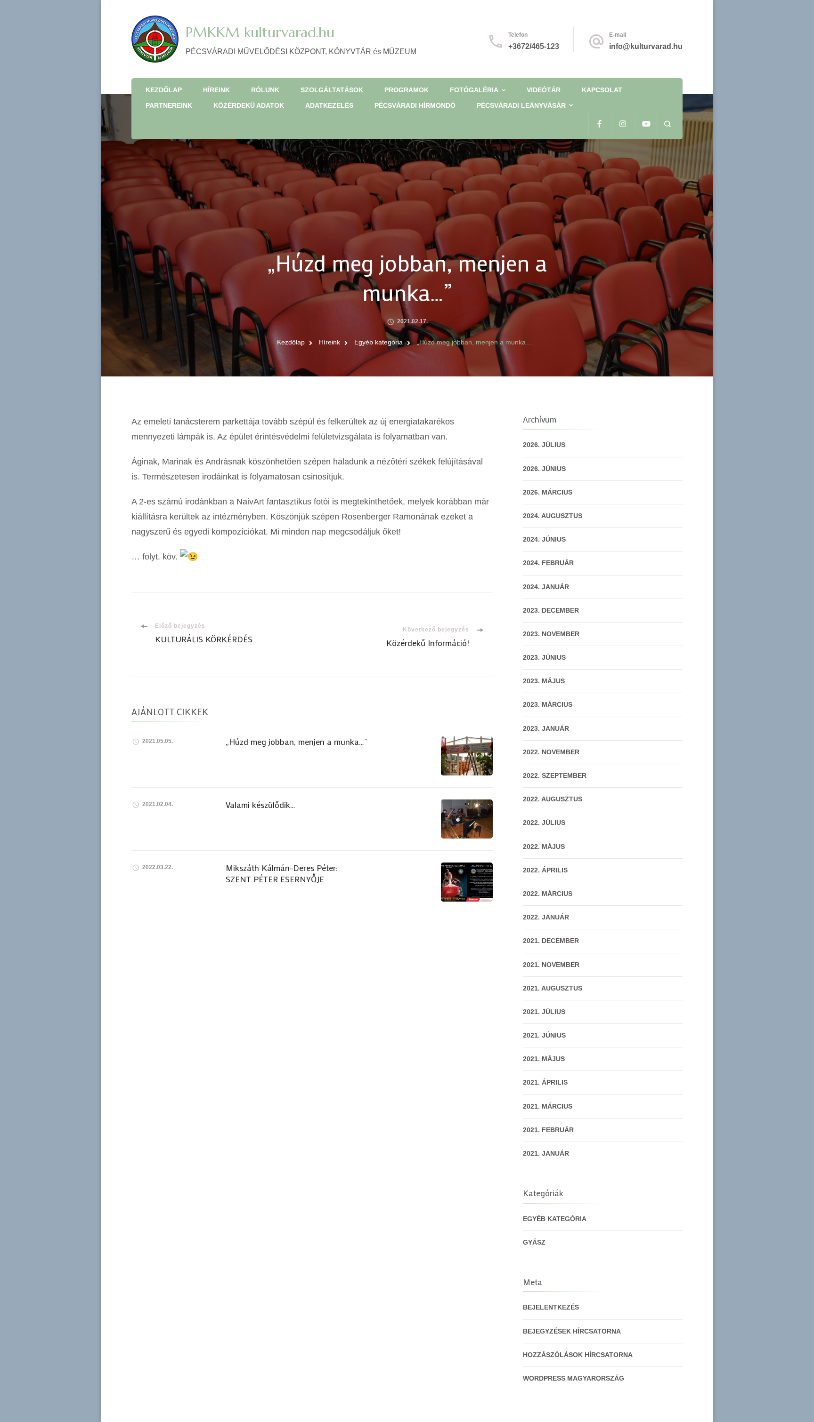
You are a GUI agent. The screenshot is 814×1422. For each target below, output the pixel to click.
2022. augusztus (552, 799)
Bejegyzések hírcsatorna (572, 1331)
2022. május (544, 846)
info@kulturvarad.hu (646, 46)
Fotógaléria (474, 90)
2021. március (547, 1106)
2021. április (545, 1082)
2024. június (544, 539)
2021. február (548, 1130)
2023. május (544, 681)
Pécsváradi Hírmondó (415, 105)
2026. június (544, 468)
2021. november (551, 964)
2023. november (551, 634)
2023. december (551, 610)
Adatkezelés (329, 105)
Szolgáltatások (332, 90)
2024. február (548, 563)
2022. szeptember (554, 775)
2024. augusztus (552, 515)
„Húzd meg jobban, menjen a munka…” (296, 741)
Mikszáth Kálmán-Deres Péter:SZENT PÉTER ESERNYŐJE (282, 873)
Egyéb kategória (554, 1218)
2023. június (544, 657)
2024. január (546, 587)
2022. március (547, 893)
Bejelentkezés (551, 1307)
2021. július (544, 1011)
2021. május (544, 1059)
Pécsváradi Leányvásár (521, 105)
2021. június (544, 1035)
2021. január (546, 1153)
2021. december (551, 940)
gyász (534, 1242)
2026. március (547, 492)
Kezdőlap (164, 90)
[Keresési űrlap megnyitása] (667, 124)
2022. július (544, 822)
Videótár (544, 90)
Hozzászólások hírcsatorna (578, 1354)
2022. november (551, 752)
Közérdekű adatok (248, 105)
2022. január (546, 917)
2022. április (545, 870)
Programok (406, 90)
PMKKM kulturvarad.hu (260, 32)
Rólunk (265, 90)
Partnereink (169, 105)
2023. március (547, 704)
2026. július (544, 444)
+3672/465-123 (533, 46)
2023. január (546, 728)
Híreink (216, 90)
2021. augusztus (552, 988)
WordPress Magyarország (573, 1378)
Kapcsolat (602, 90)
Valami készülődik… (260, 804)
